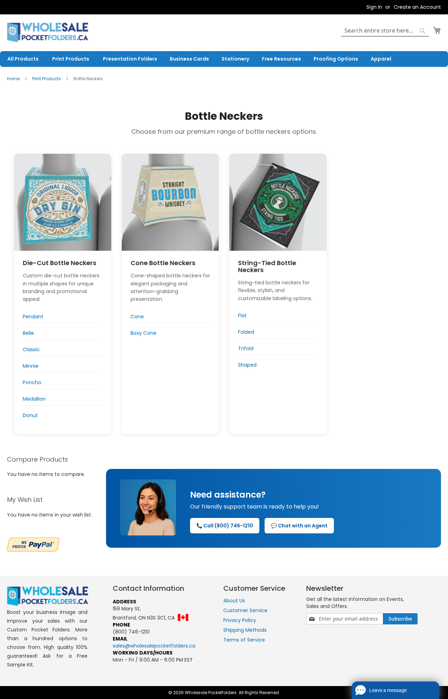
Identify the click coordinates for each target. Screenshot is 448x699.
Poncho (32, 382)
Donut (30, 415)
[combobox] (385, 30)
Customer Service (245, 610)
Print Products (47, 79)
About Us (234, 600)
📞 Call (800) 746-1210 (224, 525)
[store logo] (47, 32)
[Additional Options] (33, 544)
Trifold (245, 348)
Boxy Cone (143, 333)
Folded (246, 331)
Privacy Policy (239, 620)
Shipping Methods (245, 630)
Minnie (30, 365)
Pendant (33, 316)
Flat (242, 315)
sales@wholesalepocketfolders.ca (154, 645)
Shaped (247, 364)
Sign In (374, 7)
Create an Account (417, 7)
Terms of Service (244, 639)
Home (14, 79)
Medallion (34, 398)
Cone (137, 316)
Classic (31, 349)
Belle (28, 333)
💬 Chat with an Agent (299, 525)
